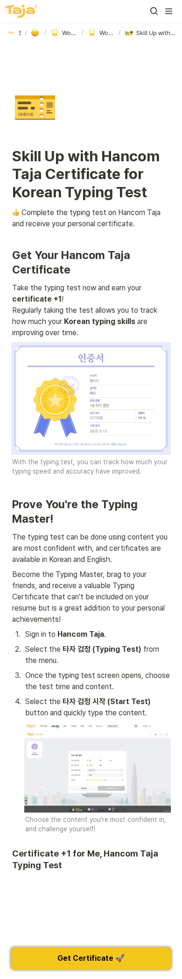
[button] (154, 11)
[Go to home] (22, 11)
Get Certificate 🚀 (91, 958)
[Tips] (35, 32)
